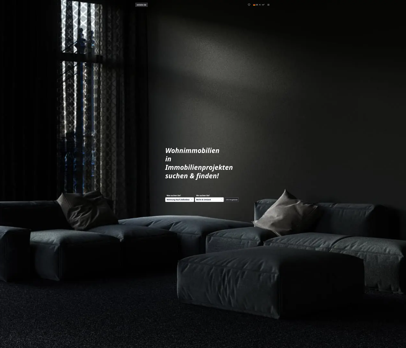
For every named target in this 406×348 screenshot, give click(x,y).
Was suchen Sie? (174, 195)
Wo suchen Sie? (203, 195)
